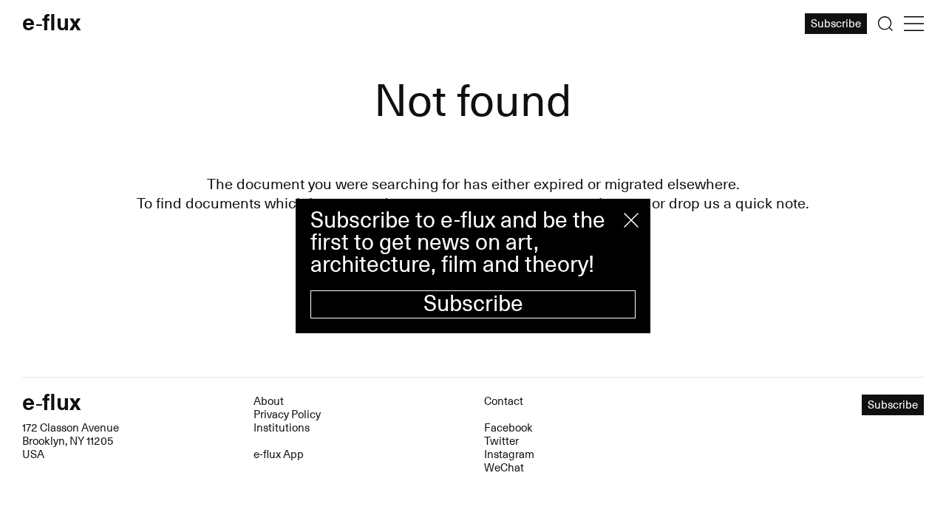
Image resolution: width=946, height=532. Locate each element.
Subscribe (473, 304)
